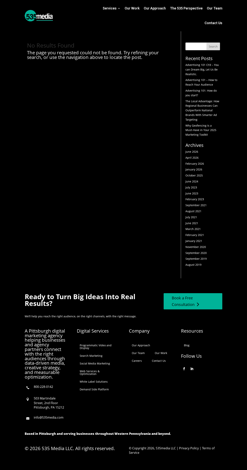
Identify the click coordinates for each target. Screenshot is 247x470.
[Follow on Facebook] (184, 369)
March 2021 (193, 229)
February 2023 (194, 199)
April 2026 (192, 157)
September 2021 (196, 205)
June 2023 (191, 193)
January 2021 (193, 241)
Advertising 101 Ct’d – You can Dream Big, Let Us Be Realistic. (202, 69)
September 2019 (196, 259)
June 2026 (191, 151)
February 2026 (194, 163)
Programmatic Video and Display (96, 346)
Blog (186, 345)
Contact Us (213, 23)
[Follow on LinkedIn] (192, 369)
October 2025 (194, 175)
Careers (137, 361)
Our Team (214, 8)
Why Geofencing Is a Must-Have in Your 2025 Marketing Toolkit (200, 130)
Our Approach (155, 8)
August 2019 (193, 265)
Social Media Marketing (95, 363)
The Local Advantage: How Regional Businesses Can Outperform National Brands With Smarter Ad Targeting (202, 110)
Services (110, 8)
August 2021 (193, 211)
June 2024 (191, 181)
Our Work (132, 8)
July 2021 (191, 217)
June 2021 (191, 223)
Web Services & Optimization (90, 372)
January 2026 (193, 169)
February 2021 (194, 235)
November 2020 (195, 247)
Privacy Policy (189, 448)
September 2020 (196, 253)
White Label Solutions (94, 381)
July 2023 (191, 187)
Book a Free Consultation (183, 301)
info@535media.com (48, 417)
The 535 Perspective (186, 8)
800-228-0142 (43, 387)
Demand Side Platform (94, 389)
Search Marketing (91, 356)
